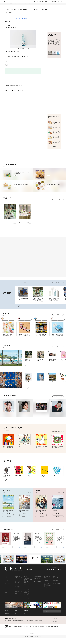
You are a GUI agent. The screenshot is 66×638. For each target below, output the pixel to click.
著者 (15, 613)
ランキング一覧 (58, 282)
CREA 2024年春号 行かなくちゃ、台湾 (26, 598)
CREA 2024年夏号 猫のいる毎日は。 (26, 596)
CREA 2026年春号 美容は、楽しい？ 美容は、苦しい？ (28, 579)
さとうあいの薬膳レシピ (17, 586)
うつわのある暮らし (17, 587)
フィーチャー (6, 589)
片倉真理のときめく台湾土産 (18, 577)
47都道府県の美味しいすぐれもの (11, 6)
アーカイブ (6, 588)
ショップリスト (8, 518)
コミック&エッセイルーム (53, 1)
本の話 (40, 636)
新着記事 (34, 1)
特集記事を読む (8, 516)
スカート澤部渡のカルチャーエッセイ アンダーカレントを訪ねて (47, 585)
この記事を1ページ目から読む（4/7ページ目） (23, 18)
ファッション (6, 584)
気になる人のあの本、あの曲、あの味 (37, 577)
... (26, 78)
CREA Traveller (26, 636)
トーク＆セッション (45, 1)
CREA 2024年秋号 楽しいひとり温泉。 (26, 594)
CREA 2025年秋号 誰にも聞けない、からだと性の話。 (28, 585)
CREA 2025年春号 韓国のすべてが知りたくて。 (27, 589)
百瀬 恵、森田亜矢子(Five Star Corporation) (11, 12)
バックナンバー (27, 492)
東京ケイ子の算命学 (55, 580)
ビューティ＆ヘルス (7, 583)
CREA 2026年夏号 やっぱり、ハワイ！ (26, 577)
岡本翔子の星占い (55, 576)
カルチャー (6, 580)
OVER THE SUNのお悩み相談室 (38, 581)
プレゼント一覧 (53, 621)
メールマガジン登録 (54, 618)
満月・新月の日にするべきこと (57, 583)
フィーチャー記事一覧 (58, 199)
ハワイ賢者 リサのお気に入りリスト (18, 579)
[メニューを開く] (61, 1)
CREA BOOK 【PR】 (7, 613)
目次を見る (8, 513)
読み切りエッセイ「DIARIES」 (47, 577)
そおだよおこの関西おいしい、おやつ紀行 (18, 584)
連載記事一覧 (54, 146)
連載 (37, 1)
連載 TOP (58, 314)
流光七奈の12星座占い (56, 577)
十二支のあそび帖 (46, 580)
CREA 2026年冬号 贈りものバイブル (26, 582)
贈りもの (6, 576)
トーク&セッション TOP (58, 396)
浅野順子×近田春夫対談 (37, 578)
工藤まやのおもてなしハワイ (18, 581)
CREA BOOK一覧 (57, 529)
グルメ (6, 87)
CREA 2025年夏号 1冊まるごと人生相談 (26, 587)
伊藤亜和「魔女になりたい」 (47, 576)
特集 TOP (58, 346)
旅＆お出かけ (6, 577)
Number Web (31, 636)
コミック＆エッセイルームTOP (58, 431)
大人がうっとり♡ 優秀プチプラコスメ (18, 592)
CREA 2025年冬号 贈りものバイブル (26, 592)
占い (58, 1)
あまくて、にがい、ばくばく (47, 583)
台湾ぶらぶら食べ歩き (17, 576)
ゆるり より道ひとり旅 (46, 587)
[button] (3, 228)
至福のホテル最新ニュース (18, 582)
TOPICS (6, 592)
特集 (40, 1)
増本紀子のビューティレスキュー (18, 594)
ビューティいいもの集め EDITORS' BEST (17, 589)
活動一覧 (25, 613)
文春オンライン (36, 636)
